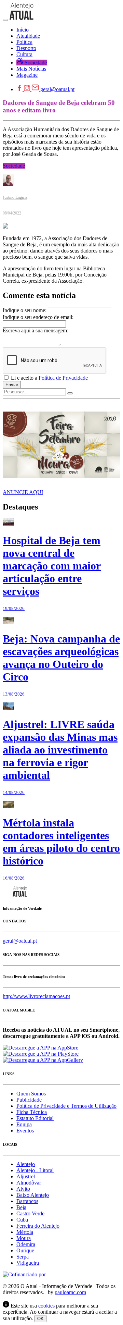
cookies (46, 1306)
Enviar (11, 384)
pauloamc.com (70, 1292)
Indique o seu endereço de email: (38, 317)
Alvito (23, 1189)
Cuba (22, 1220)
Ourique (25, 1250)
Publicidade (29, 1100)
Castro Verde (30, 1213)
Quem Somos (31, 1093)
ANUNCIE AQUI (23, 492)
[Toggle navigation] (5, 20)
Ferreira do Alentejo (37, 1226)
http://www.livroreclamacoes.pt (36, 996)
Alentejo (25, 1164)
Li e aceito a (49, 378)
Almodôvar (28, 1183)
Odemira (25, 1244)
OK (40, 1318)
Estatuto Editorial (35, 1118)
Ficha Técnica (31, 1112)
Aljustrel (25, 1176)
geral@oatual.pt (57, 89)
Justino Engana (15, 197)
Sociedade (14, 166)
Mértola (24, 1232)
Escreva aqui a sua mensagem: (35, 330)
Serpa (22, 1257)
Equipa (24, 1124)
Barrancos (27, 1201)
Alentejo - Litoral (35, 1170)
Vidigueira (27, 1263)
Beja (21, 1207)
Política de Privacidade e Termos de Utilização (66, 1106)
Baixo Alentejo (32, 1195)
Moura (23, 1238)
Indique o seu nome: (24, 310)
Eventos (25, 1130)
